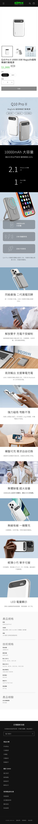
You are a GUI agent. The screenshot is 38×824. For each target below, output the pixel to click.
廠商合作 (6, 785)
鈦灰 (14, 75)
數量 (2, 79)
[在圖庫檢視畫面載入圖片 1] (7, 51)
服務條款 (24, 820)
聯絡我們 (6, 781)
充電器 (5, 754)
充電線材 (6, 758)
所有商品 (6, 746)
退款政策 (18, 820)
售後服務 (6, 808)
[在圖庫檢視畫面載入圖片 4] (30, 51)
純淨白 (5, 75)
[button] (3, 3)
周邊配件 (6, 762)
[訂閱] (32, 734)
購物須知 (6, 804)
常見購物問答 (7, 800)
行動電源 (6, 750)
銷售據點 (6, 777)
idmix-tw (12, 820)
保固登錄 (6, 796)
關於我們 (6, 773)
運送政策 (30, 820)
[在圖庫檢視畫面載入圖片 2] (19, 51)
